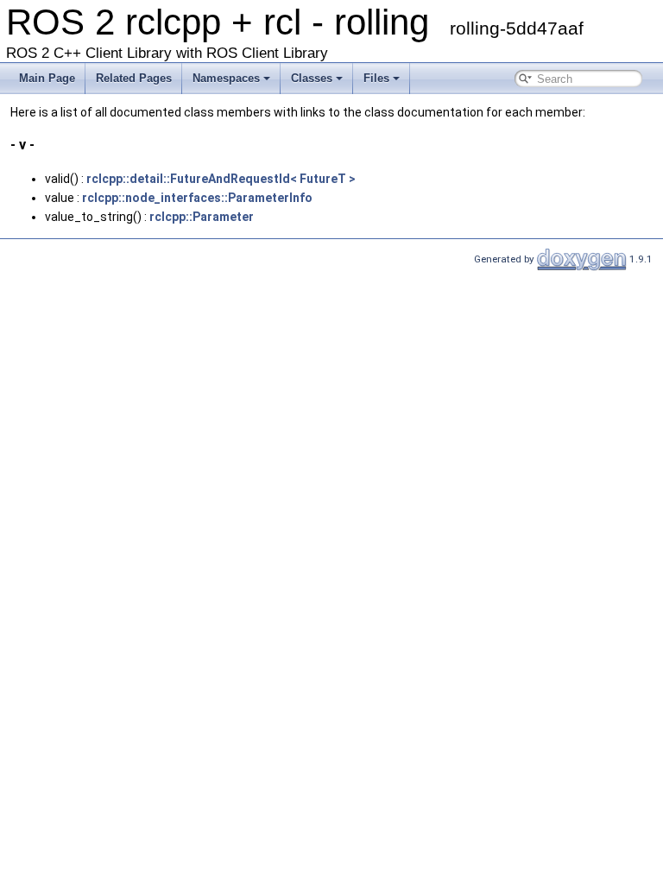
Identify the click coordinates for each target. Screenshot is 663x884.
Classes (311, 78)
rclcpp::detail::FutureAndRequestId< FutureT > (221, 179)
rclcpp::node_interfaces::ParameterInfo (197, 198)
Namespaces (226, 78)
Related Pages (134, 78)
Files (376, 78)
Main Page (47, 78)
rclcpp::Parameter (201, 217)
